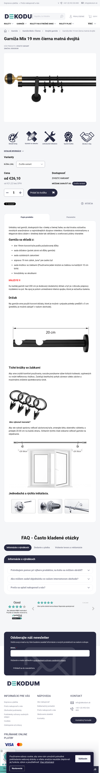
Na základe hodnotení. (17, 610)
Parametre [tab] (71, 217)
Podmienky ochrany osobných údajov (16, 715)
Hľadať (61, 16)
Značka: (11, 48)
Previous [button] (33, 608)
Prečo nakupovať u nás (30, 3)
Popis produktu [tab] (27, 217)
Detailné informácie (12, 151)
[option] (69, 610)
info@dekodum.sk (83, 703)
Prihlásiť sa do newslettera (24, 668)
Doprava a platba (11, 3)
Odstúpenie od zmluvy (13, 725)
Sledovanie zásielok (45, 714)
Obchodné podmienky (13, 710)
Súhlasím (83, 758)
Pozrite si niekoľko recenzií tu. (17, 612)
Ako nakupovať (43, 702)
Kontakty (41, 718)
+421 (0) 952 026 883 (83, 709)
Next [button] (93, 608)
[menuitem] (9, 24)
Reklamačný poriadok (46, 706)
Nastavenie (17, 768)
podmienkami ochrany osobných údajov (50, 660)
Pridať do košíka (38, 192)
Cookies (7, 721)
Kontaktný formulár (83, 720)
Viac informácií (47, 762)
